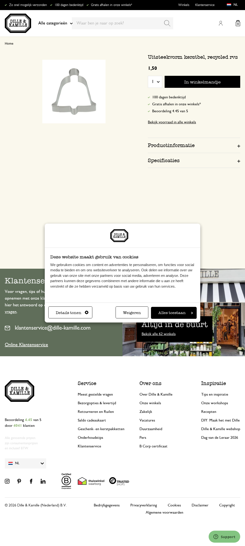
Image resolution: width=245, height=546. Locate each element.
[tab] (194, 145)
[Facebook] (31, 481)
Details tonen (68, 312)
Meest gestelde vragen (95, 394)
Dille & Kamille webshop (220, 429)
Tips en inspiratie (214, 394)
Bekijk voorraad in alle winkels (172, 122)
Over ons (150, 383)
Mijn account (221, 23)
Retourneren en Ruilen (96, 412)
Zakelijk (145, 412)
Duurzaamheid (150, 429)
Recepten (208, 412)
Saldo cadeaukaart (92, 420)
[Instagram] (7, 481)
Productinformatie (171, 145)
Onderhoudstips (90, 437)
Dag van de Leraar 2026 (219, 437)
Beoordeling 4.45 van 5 (170, 111)
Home (9, 43)
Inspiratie (213, 383)
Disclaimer (200, 505)
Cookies (174, 505)
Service (87, 383)
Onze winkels (150, 403)
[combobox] (122, 23)
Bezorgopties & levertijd (97, 403)
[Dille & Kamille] (18, 23)
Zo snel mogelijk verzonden (28, 5)
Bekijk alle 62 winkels (159, 334)
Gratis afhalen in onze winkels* (111, 5)
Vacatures (147, 420)
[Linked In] (43, 481)
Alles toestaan (172, 312)
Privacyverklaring (143, 505)
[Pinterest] (19, 481)
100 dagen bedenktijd (69, 5)
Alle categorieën (52, 23)
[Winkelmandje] (238, 23)
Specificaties (164, 160)
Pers (142, 437)
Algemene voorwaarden (164, 512)
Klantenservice (205, 5)
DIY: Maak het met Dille (220, 420)
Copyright (227, 505)
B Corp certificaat (153, 446)
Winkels (183, 5)
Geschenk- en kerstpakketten (101, 429)
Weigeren (132, 312)
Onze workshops (214, 403)
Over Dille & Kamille (156, 394)
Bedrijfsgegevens (107, 505)
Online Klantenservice (26, 344)
